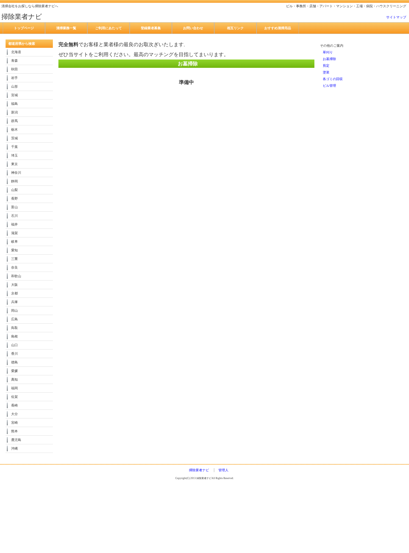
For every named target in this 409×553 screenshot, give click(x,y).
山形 (14, 86)
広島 (14, 319)
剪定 (326, 66)
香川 (14, 354)
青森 (14, 61)
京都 (14, 293)
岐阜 (14, 242)
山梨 (14, 190)
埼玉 (14, 155)
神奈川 (16, 173)
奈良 (14, 267)
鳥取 (14, 328)
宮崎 (14, 423)
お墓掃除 (329, 59)
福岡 (14, 388)
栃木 (14, 130)
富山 (14, 207)
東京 (14, 164)
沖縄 (14, 448)
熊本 (14, 431)
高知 (14, 379)
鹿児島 (16, 440)
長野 (14, 198)
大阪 (14, 285)
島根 (14, 336)
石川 (14, 216)
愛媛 (14, 371)
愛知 (14, 250)
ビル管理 (329, 86)
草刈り (328, 52)
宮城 (14, 95)
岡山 (14, 311)
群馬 (14, 121)
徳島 (14, 362)
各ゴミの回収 (333, 79)
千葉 (14, 147)
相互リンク (235, 28)
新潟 (14, 112)
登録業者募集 (151, 28)
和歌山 (16, 276)
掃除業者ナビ (199, 470)
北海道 (16, 52)
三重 (14, 259)
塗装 (326, 72)
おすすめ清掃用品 (277, 28)
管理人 (223, 470)
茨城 (14, 138)
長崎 (14, 405)
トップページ (24, 28)
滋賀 (14, 233)
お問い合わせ (193, 28)
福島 (14, 104)
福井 (14, 224)
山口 (14, 345)
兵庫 (14, 302)
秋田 (14, 69)
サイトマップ (396, 17)
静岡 (14, 181)
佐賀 (14, 397)
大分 (14, 414)
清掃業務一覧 (66, 28)
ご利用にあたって (108, 28)
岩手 (14, 78)
